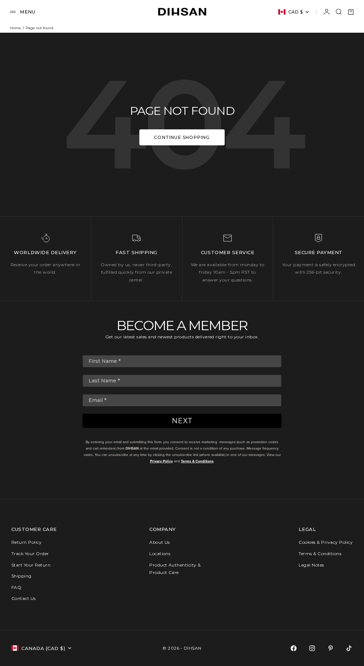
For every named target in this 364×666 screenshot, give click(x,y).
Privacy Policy (161, 461)
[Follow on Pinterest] (330, 648)
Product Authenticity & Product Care (175, 568)
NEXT (182, 421)
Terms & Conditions (197, 461)
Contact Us (23, 598)
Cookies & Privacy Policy (326, 542)
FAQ (16, 587)
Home (15, 28)
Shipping (21, 576)
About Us (159, 542)
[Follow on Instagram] (312, 648)
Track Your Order (30, 553)
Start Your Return (30, 565)
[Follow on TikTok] (349, 648)
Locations (159, 553)
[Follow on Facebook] (293, 648)
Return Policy (26, 542)
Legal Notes (311, 565)
